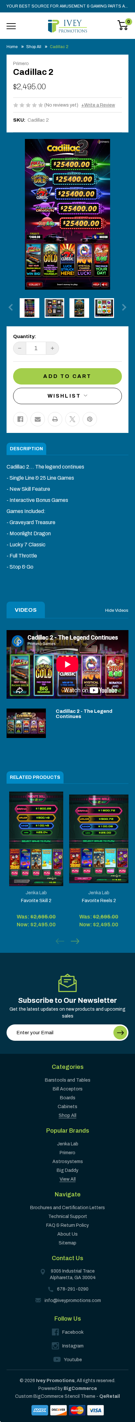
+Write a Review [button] (98, 105)
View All (68, 1179)
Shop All (67, 1115)
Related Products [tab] (35, 777)
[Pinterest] (90, 419)
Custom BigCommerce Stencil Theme (55, 1396)
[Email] (37, 419)
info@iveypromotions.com (73, 1300)
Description (26, 448)
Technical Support (67, 1216)
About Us (67, 1234)
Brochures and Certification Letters (67, 1207)
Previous (12, 307)
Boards (67, 1097)
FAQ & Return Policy (67, 1225)
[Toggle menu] (11, 26)
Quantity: (24, 336)
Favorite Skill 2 (36, 900)
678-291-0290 (72, 1289)
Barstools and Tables (67, 1080)
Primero (67, 1152)
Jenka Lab (67, 1143)
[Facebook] (20, 419)
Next (123, 307)
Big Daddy (67, 1170)
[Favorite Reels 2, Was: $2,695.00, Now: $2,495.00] (98, 839)
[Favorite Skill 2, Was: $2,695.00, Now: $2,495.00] (36, 839)
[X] (72, 419)
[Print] (55, 419)
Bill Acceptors (68, 1089)
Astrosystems (67, 1161)
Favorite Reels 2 (99, 900)
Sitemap (67, 1243)
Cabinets (67, 1106)
